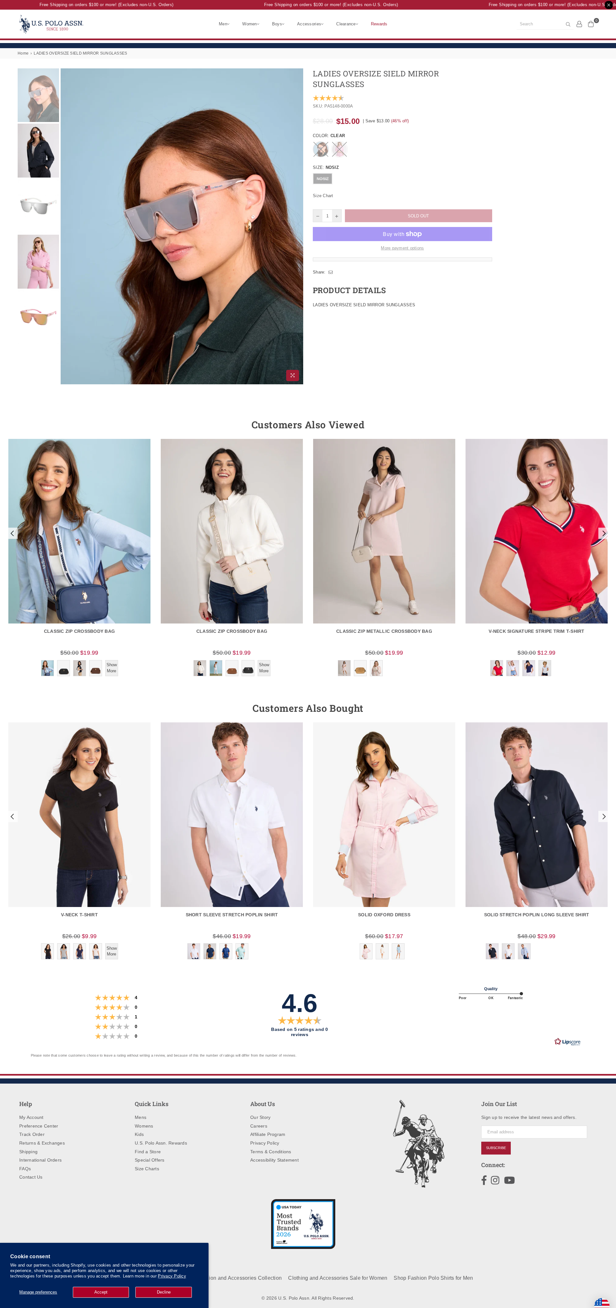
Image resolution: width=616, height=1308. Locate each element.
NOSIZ (323, 179)
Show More (112, 667)
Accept (100, 1292)
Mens (140, 1117)
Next (297, 226)
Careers (258, 1126)
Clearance (345, 24)
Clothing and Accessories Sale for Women (337, 1278)
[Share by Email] (331, 272)
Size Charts (147, 1168)
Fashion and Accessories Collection (239, 1278)
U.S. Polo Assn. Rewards (161, 1143)
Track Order (32, 1134)
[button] (11, 533)
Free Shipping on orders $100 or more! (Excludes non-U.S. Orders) (89, 4)
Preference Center (38, 1126)
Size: (326, 167)
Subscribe (496, 1148)
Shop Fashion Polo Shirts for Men (433, 1278)
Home (23, 53)
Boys (277, 24)
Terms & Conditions (270, 1151)
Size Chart (323, 195)
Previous (66, 226)
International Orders (40, 1160)
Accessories (309, 24)
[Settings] (579, 24)
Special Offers (150, 1160)
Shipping (28, 1151)
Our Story (260, 1117)
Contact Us (31, 1177)
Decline (164, 1292)
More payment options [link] (402, 248)
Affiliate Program (267, 1134)
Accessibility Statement (274, 1160)
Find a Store (148, 1151)
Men (223, 24)
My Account (31, 1117)
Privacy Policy (172, 1276)
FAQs (25, 1168)
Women (249, 24)
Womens (144, 1126)
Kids (139, 1134)
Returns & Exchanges (42, 1143)
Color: (329, 135)
